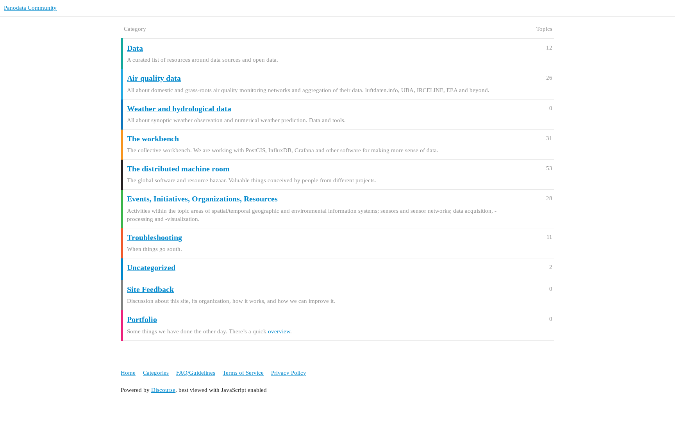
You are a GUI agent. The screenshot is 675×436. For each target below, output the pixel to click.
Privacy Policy (288, 373)
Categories (156, 373)
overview (279, 331)
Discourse (163, 390)
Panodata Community (30, 8)
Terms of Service (243, 373)
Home (128, 373)
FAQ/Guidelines (195, 373)
